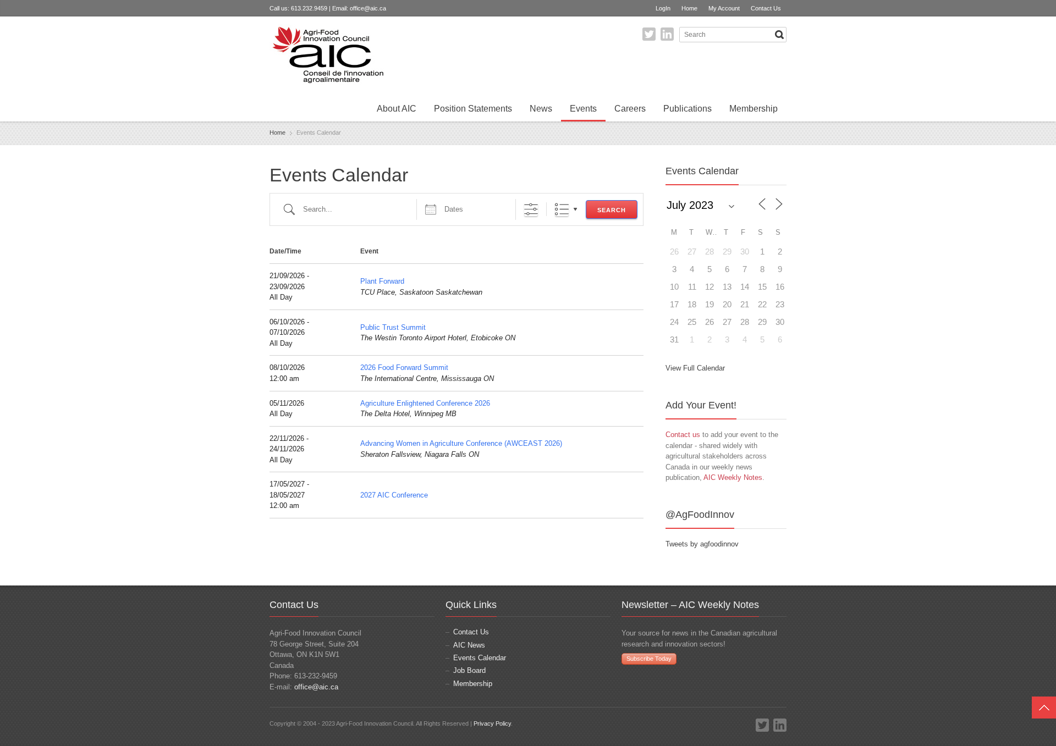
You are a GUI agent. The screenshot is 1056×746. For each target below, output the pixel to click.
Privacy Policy (492, 723)
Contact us (683, 434)
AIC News (469, 645)
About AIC (396, 108)
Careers (630, 108)
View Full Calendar (695, 368)
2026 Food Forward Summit (404, 367)
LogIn (663, 8)
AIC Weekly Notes (732, 477)
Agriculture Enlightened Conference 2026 (425, 403)
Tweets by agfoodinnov (702, 544)
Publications (687, 108)
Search (611, 210)
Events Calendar (479, 658)
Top (1044, 708)
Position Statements (473, 108)
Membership (753, 108)
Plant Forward (382, 281)
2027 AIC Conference (394, 495)
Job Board (469, 670)
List (562, 209)
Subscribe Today (649, 658)
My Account (724, 8)
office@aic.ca (368, 8)
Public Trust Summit (393, 327)
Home (689, 8)
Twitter (649, 34)
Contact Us (766, 8)
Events (583, 108)
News (541, 108)
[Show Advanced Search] (531, 209)
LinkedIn (667, 34)
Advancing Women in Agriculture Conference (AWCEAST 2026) (461, 443)
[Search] (779, 34)
